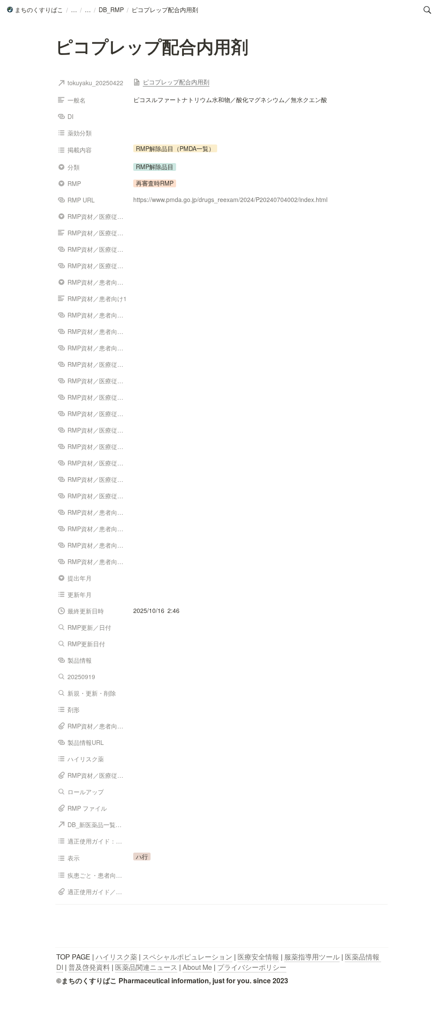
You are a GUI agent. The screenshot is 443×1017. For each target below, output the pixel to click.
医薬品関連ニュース (146, 967)
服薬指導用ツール (312, 957)
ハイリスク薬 (116, 957)
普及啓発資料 (89, 967)
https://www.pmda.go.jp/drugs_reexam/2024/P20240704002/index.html (230, 199)
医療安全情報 (258, 957)
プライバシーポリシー (251, 967)
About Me (197, 967)
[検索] (427, 10)
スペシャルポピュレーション (187, 957)
